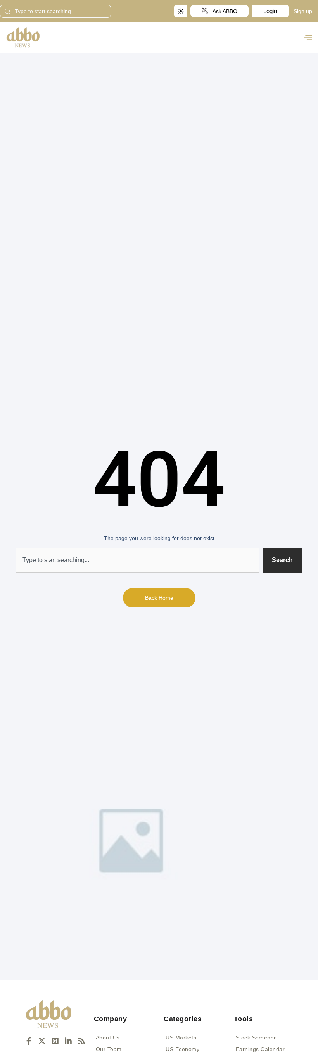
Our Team (109, 1049)
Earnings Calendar (260, 1049)
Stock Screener (256, 1037)
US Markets (181, 1037)
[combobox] (55, 11)
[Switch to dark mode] (180, 11)
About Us (108, 1037)
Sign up (303, 11)
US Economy (182, 1049)
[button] (307, 37)
